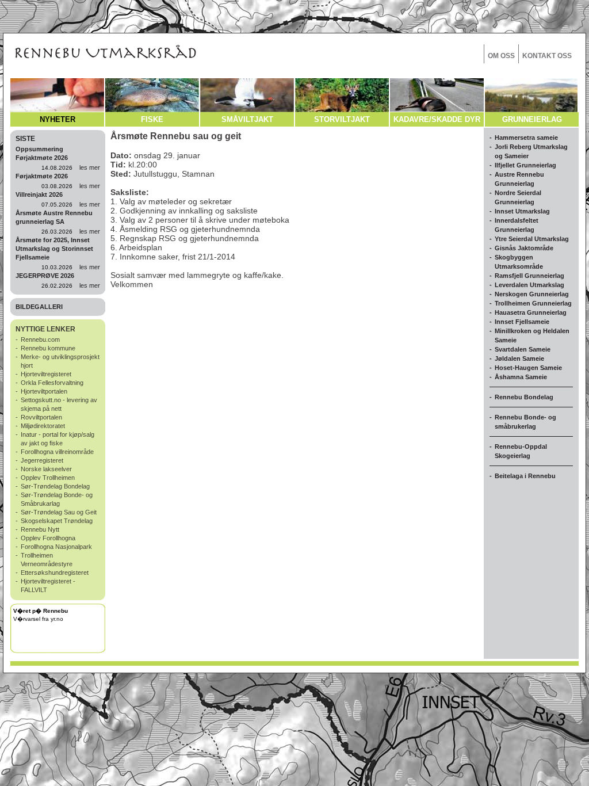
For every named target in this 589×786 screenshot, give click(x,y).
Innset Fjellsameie (522, 321)
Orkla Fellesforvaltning (52, 382)
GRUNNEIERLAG (532, 119)
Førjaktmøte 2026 (42, 176)
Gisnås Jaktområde (524, 248)
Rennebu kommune (48, 348)
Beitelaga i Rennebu (525, 475)
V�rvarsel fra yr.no (38, 619)
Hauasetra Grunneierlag (531, 312)
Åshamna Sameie (521, 376)
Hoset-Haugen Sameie (528, 367)
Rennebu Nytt (40, 529)
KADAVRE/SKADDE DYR (436, 119)
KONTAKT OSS (547, 56)
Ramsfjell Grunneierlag (529, 275)
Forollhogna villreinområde (57, 451)
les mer (89, 167)
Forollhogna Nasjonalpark (56, 546)
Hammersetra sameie (526, 137)
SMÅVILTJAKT (247, 119)
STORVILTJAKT (342, 119)
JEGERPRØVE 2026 (45, 275)
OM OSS (501, 56)
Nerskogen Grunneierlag (532, 294)
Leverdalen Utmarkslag (529, 284)
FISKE (152, 119)
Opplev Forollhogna (48, 538)
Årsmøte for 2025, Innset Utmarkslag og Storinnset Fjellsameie (54, 248)
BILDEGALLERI (39, 306)
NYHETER (57, 119)
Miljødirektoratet (43, 425)
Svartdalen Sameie (522, 349)
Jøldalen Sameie (519, 358)
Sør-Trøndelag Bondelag (55, 486)
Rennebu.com (40, 339)
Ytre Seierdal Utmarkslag (532, 238)
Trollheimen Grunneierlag (533, 303)
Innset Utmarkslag (522, 211)
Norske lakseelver (46, 469)
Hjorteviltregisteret (46, 374)
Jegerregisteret (42, 460)
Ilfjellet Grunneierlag (525, 165)
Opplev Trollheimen (48, 477)
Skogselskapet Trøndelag (57, 520)
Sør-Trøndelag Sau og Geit (59, 512)
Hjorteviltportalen (44, 391)
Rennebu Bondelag (524, 397)
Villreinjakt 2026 (39, 194)
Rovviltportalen (41, 417)
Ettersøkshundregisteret (55, 572)
